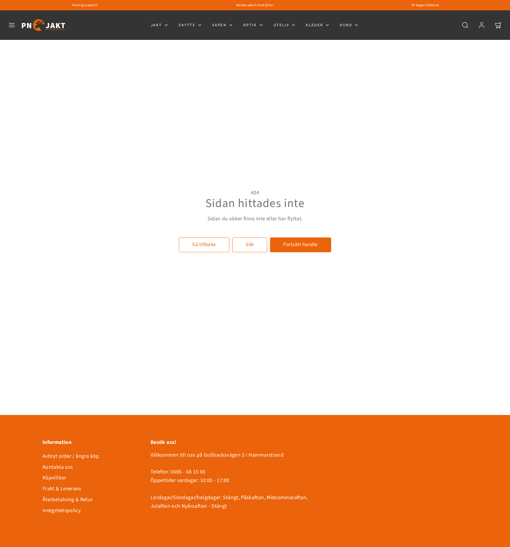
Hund (346, 25)
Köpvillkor (54, 477)
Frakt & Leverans (61, 488)
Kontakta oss (57, 467)
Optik (250, 25)
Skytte (187, 25)
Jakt (156, 25)
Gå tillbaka (204, 244)
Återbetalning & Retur (67, 499)
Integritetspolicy (61, 510)
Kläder (314, 25)
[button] (12, 25)
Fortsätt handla (300, 244)
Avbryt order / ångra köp (70, 456)
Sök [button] (250, 244)
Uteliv (282, 25)
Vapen (219, 25)
